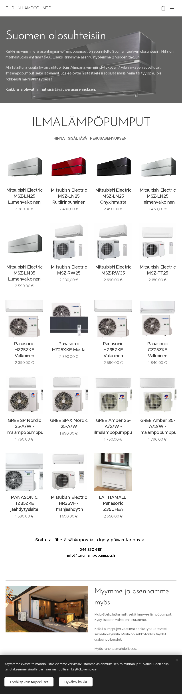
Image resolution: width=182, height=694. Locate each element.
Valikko (172, 8)
